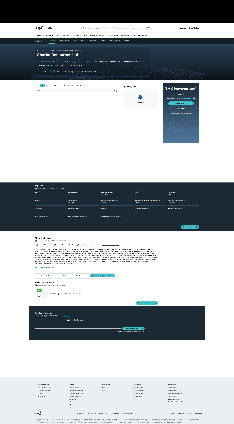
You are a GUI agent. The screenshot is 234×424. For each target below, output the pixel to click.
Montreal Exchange (75, 388)
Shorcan (71, 402)
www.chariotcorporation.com (110, 245)
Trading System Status (175, 393)
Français (183, 28)
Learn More (181, 108)
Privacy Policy (103, 413)
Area (38, 90)
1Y (59, 85)
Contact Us (79, 413)
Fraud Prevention (128, 413)
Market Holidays (173, 388)
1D (38, 85)
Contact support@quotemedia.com (102, 276)
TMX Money (139, 396)
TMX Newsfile (41, 396)
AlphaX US (72, 399)
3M (51, 85)
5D (42, 85)
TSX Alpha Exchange (75, 396)
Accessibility (115, 413)
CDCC (104, 388)
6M (55, 85)
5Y (68, 85)
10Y (72, 85)
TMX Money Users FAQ (175, 402)
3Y (64, 85)
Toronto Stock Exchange (44, 388)
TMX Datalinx (139, 388)
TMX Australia (73, 405)
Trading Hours (172, 390)
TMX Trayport (139, 390)
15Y (77, 85)
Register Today (180, 103)
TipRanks (66, 316)
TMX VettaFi (139, 393)
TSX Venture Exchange (44, 390)
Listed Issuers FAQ (174, 399)
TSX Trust (40, 393)
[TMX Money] (44, 27)
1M (47, 85)
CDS (103, 390)
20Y (81, 85)
